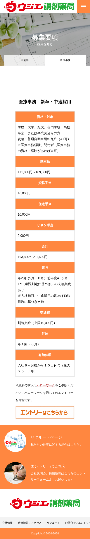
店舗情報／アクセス (30, 522)
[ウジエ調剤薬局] (39, 6)
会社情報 (7, 522)
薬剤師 (25, 60)
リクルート (53, 522)
